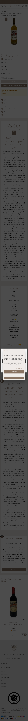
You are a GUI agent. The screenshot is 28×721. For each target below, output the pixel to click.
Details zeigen (19, 368)
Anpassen (13, 374)
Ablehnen (14, 377)
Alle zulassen (14, 371)
